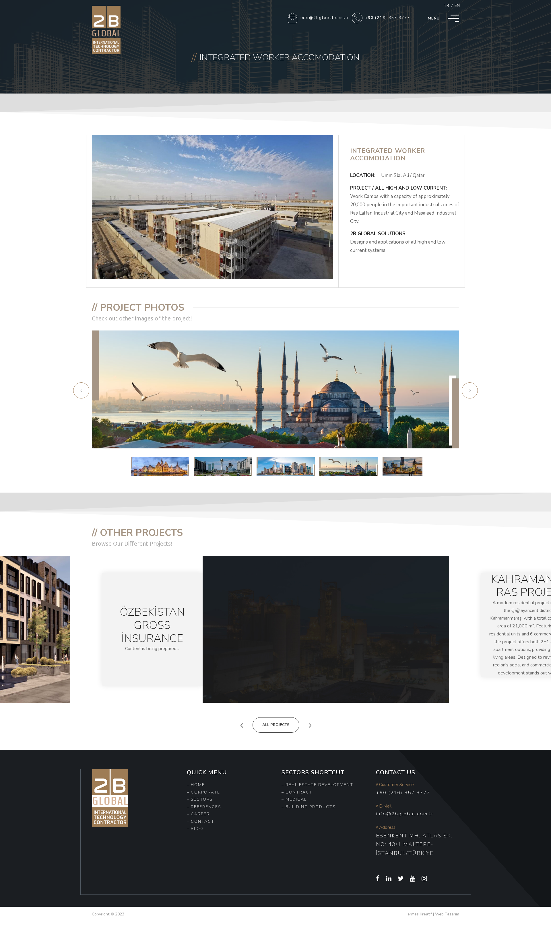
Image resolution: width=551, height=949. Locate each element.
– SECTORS (200, 799)
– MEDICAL (294, 799)
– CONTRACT (297, 792)
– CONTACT (200, 821)
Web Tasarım (447, 914)
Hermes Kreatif (418, 914)
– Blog (195, 828)
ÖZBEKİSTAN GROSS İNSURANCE (152, 625)
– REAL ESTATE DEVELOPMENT (317, 784)
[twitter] (401, 878)
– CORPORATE (203, 792)
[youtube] (413, 878)
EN (457, 5)
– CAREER (198, 814)
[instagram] (425, 878)
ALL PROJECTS (276, 725)
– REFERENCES (204, 807)
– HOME (196, 784)
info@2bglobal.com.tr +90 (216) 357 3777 (354, 17)
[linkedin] (389, 878)
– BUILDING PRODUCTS (308, 807)
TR (446, 5)
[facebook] (378, 878)
